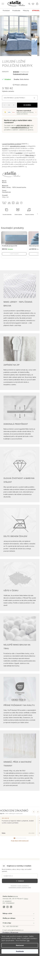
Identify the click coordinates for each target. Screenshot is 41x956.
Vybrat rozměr (14, 253)
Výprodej (36, 10)
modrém (5, 148)
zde (28, 940)
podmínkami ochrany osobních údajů (20, 887)
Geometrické (6, 192)
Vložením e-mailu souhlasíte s (20, 886)
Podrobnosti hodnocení (20, 74)
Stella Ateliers (24, 79)
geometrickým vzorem (18, 146)
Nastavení (20, 945)
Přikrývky (26, 10)
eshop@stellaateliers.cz (20, 127)
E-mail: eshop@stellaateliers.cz (13, 930)
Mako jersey (29, 155)
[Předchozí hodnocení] (33, 812)
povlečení (19, 153)
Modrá (4, 182)
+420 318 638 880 (23, 125)
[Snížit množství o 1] (4, 105)
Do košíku (27, 105)
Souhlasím (20, 951)
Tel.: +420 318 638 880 (10, 926)
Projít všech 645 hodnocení (20, 840)
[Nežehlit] (18, 201)
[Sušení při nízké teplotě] (14, 201)
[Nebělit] (10, 201)
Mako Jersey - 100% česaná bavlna (14, 187)
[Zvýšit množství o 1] (13, 105)
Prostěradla (16, 10)
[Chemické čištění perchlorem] (22, 201)
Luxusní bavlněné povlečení (11, 144)
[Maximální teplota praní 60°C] (5, 201)
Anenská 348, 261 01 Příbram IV (15, 898)
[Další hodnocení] (38, 812)
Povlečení (6, 10)
